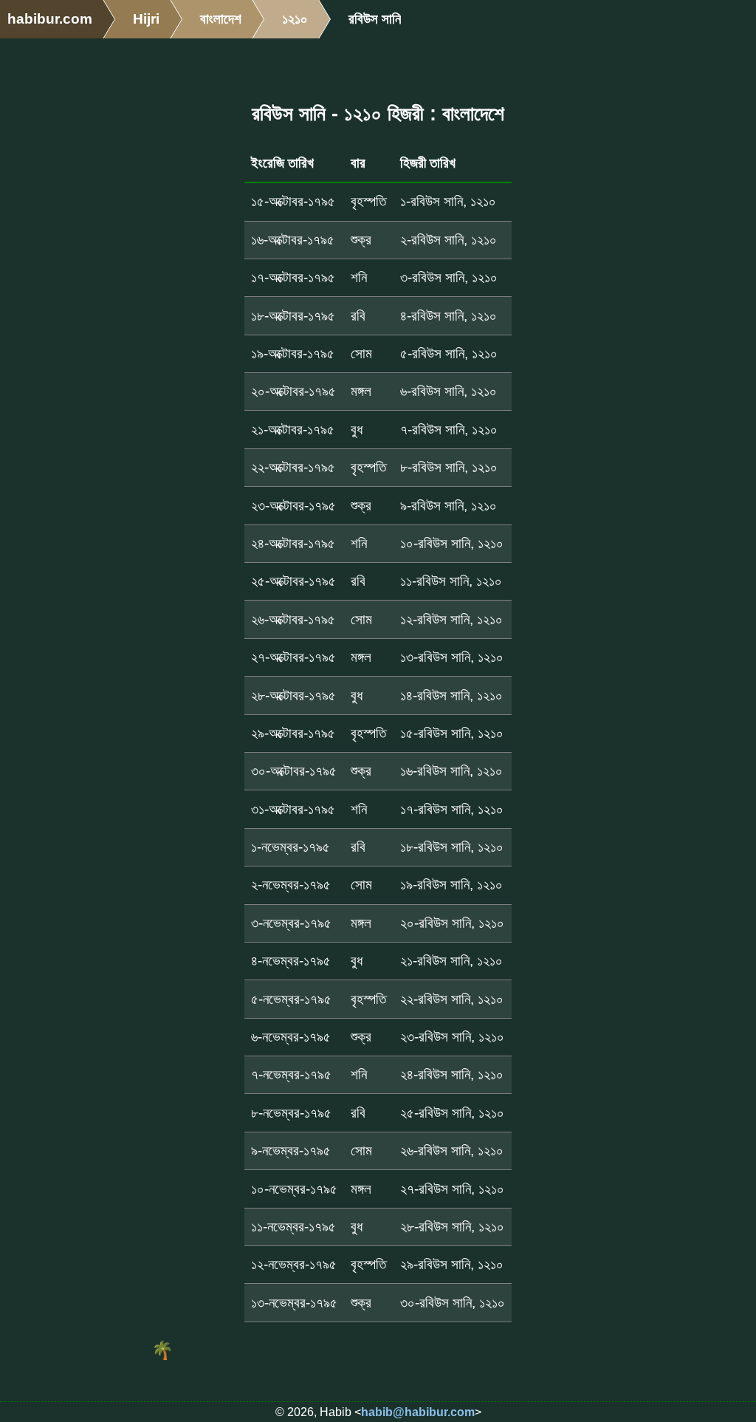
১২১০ (295, 19)
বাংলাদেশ (220, 19)
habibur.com (49, 19)
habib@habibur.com (418, 1412)
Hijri (146, 19)
